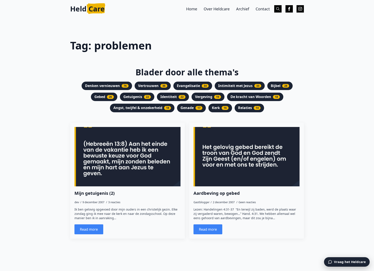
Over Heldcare (217, 9)
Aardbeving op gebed (216, 193)
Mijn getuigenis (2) (94, 193)
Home (191, 9)
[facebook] (289, 9)
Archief (242, 9)
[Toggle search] (278, 9)
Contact (263, 9)
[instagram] (300, 9)
